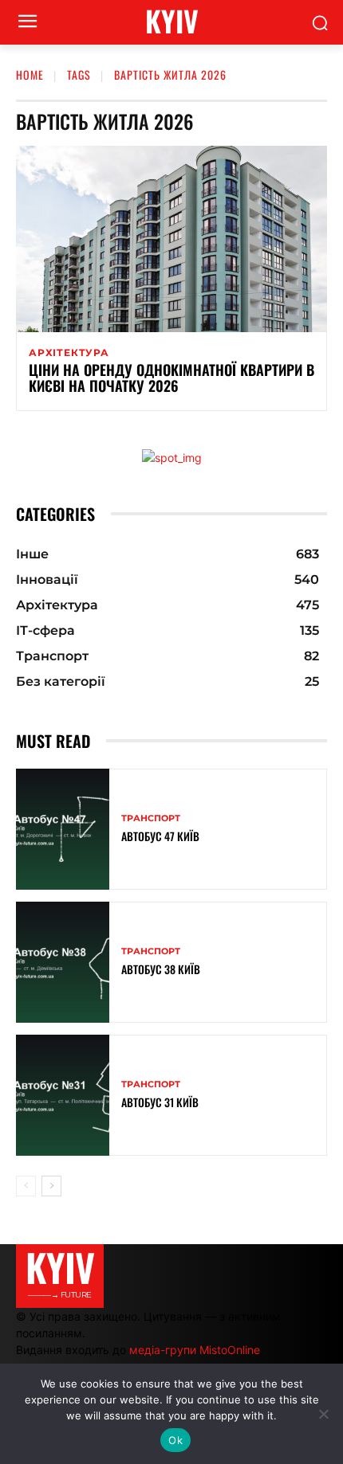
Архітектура (69, 353)
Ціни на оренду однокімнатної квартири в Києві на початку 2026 (171, 377)
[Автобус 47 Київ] (62, 829)
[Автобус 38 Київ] (62, 962)
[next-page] (51, 1186)
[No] (323, 1414)
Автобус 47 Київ (160, 836)
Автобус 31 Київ (160, 1102)
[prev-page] (26, 1186)
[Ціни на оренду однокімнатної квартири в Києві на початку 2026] (171, 239)
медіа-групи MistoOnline (194, 1349)
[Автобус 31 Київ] (62, 1095)
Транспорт (150, 818)
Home (30, 74)
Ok (175, 1440)
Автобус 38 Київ (160, 969)
